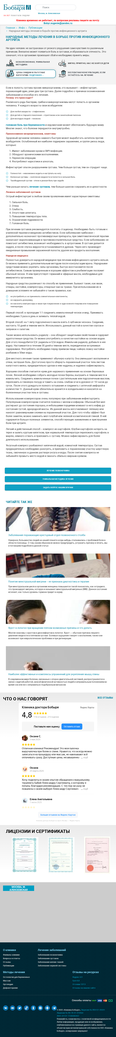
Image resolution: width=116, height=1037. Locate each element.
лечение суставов (39, 186)
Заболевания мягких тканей (50, 962)
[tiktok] (26, 1008)
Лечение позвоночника (58, 471)
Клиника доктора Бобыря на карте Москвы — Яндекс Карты (58, 820)
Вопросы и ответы (11, 958)
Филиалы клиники (11, 955)
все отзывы (105, 697)
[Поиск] (38, 7)
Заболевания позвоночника (50, 955)
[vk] (5, 1008)
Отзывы (7, 962)
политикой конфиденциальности (96, 1019)
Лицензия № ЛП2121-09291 (93, 1010)
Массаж (7, 981)
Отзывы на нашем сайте (83, 988)
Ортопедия (8, 984)
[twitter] (19, 1008)
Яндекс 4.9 (77, 977)
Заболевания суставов (48, 958)
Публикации (8, 965)
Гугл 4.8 (75, 981)
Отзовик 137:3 (78, 984)
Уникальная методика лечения (58, 479)
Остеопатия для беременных (16, 977)
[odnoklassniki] (33, 1008)
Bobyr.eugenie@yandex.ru (58, 23)
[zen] (47, 1008)
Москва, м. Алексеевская (49, 13)
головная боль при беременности (25, 124)
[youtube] (12, 1008)
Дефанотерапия (10, 988)
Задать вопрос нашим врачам (58, 487)
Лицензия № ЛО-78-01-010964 (70, 1013)
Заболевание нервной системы (52, 965)
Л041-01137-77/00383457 (68, 1016)
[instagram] (40, 1008)
